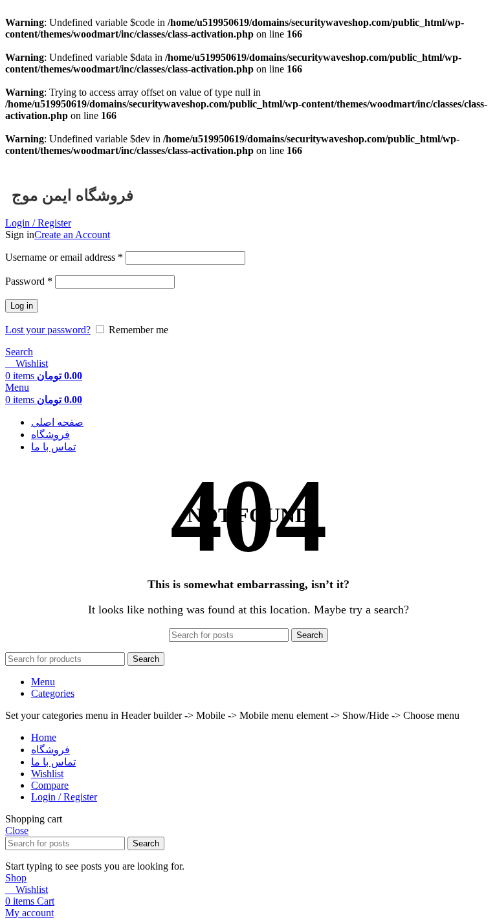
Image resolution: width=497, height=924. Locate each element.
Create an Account (72, 234)
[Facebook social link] (19, 165)
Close (16, 830)
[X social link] (34, 165)
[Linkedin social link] (63, 165)
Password (28, 281)
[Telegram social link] (78, 165)
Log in (21, 306)
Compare (50, 785)
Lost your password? (48, 329)
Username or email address (64, 257)
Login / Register (64, 796)
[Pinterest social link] (48, 165)
